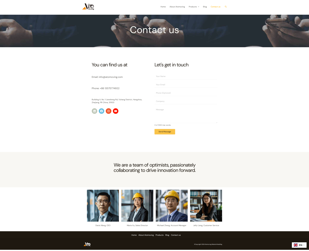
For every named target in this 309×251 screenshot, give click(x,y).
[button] (198, 7)
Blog (205, 6)
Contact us (215, 6)
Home (163, 6)
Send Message (165, 131)
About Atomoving (177, 6)
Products (193, 6)
